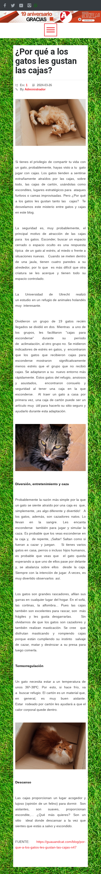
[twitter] (12, 5)
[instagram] (29, 5)
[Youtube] (21, 5)
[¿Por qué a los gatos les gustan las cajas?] (50, 122)
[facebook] (4, 5)
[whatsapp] (36, 5)
